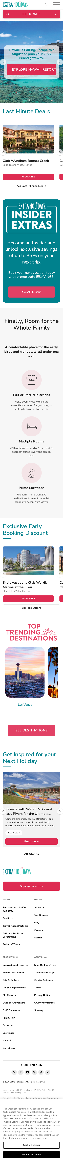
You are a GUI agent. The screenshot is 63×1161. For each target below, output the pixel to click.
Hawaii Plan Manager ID (14, 1092)
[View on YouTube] (27, 1072)
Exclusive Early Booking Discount (25, 529)
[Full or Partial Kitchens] (32, 380)
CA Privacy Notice (44, 1002)
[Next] (60, 62)
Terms (37, 987)
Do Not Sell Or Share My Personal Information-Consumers (30, 1098)
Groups (38, 930)
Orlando (8, 1025)
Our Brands (41, 915)
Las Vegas (25, 705)
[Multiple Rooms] (32, 426)
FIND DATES (28, 176)
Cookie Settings (31, 1145)
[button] (56, 4)
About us (39, 907)
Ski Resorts (9, 995)
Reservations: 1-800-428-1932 (15, 909)
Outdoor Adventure (14, 1002)
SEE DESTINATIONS (31, 730)
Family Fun (9, 1017)
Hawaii (7, 1040)
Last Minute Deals (26, 111)
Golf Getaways (11, 1010)
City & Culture (11, 980)
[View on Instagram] (34, 1072)
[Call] (47, 4)
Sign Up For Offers (45, 965)
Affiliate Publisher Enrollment (13, 935)
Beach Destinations (14, 972)
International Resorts (15, 965)
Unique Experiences (14, 987)
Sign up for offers (31, 886)
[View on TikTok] (41, 1072)
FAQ (36, 922)
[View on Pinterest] (47, 1072)
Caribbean (9, 1048)
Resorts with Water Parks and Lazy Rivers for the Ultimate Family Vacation (28, 811)
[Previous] (3, 62)
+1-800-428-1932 (31, 1065)
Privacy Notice (42, 995)
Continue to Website (31, 1154)
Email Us (8, 918)
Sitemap (39, 1010)
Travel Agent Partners (15, 926)
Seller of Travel (12, 944)
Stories (38, 937)
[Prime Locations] (32, 473)
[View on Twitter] (14, 1072)
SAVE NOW (31, 292)
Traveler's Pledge (44, 972)
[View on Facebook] (21, 1072)
